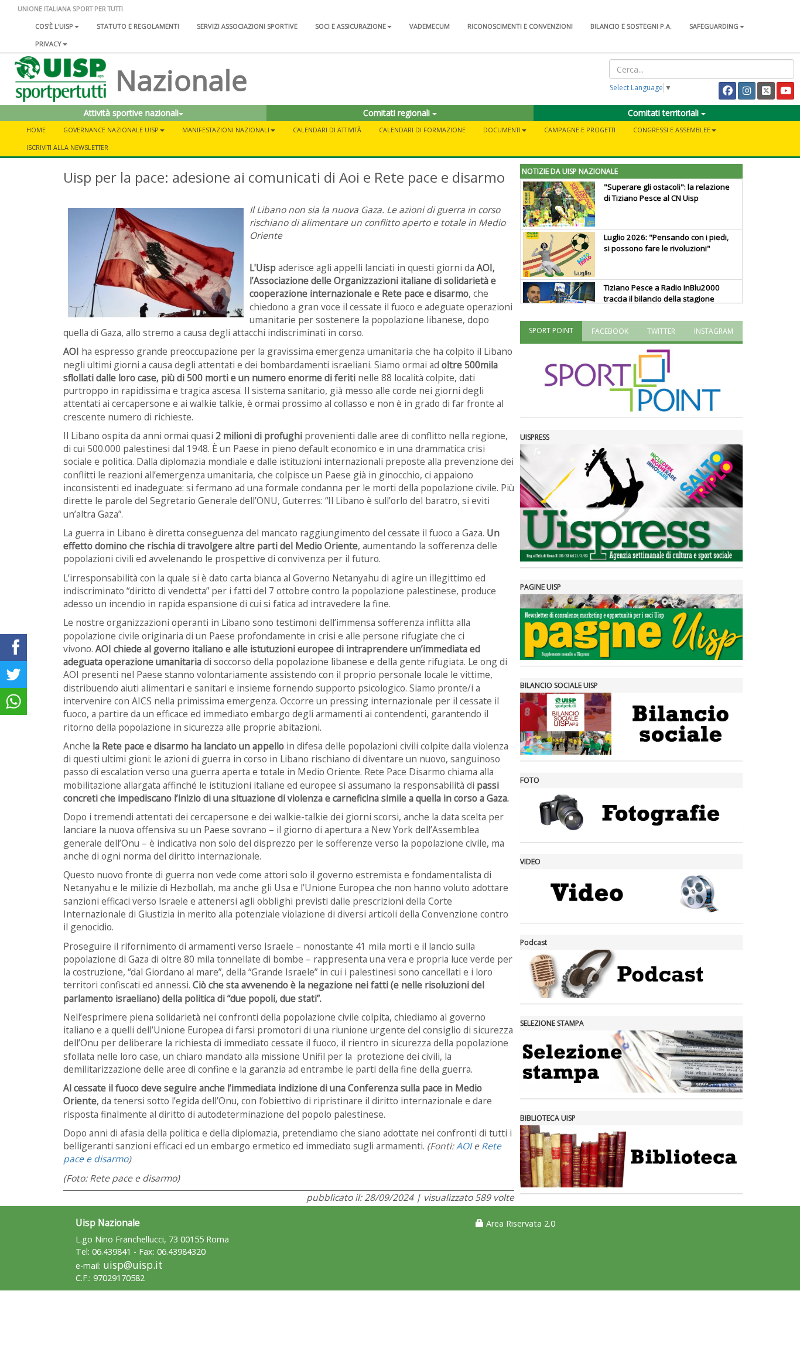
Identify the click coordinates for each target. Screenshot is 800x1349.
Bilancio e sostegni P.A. (631, 26)
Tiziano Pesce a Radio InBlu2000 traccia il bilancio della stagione (662, 293)
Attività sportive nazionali (131, 112)
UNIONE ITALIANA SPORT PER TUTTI (70, 8)
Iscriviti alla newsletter (67, 147)
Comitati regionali (397, 112)
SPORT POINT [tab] (551, 330)
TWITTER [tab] (661, 331)
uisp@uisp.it (133, 1265)
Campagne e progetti (580, 129)
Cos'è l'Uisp (54, 26)
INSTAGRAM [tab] (713, 331)
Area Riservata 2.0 (519, 1223)
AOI (463, 1145)
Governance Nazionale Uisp (111, 129)
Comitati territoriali (664, 112)
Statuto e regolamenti (138, 26)
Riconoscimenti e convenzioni (520, 26)
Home (36, 129)
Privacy (48, 43)
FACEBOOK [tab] (610, 331)
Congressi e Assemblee (671, 129)
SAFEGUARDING (714, 26)
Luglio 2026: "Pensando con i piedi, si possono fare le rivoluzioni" (666, 243)
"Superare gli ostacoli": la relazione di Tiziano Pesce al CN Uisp (667, 192)
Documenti (502, 129)
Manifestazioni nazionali (225, 129)
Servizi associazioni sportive (247, 26)
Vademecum (429, 26)
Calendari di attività (327, 129)
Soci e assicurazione (350, 26)
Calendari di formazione (422, 129)
